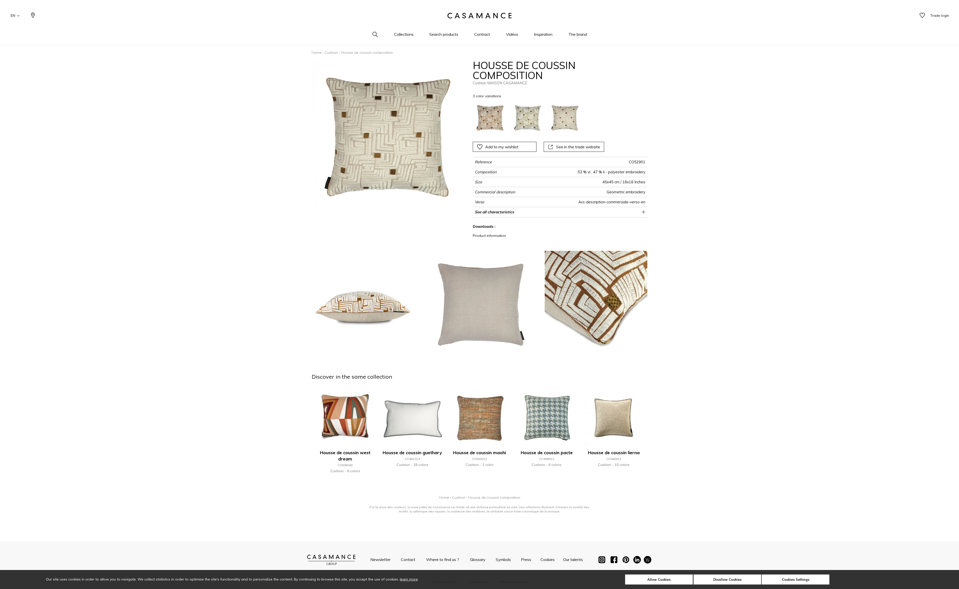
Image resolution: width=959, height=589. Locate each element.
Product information (489, 235)
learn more (409, 579)
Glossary (477, 559)
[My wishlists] (922, 16)
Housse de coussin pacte (547, 452)
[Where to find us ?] (33, 16)
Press (526, 559)
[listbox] (542, 117)
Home (317, 52)
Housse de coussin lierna (614, 452)
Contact (408, 559)
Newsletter (380, 559)
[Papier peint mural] (647, 560)
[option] (489, 117)
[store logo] (479, 16)
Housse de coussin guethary (412, 452)
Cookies (547, 559)
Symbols (503, 559)
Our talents (573, 559)
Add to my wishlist (501, 146)
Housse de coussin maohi (479, 452)
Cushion (331, 52)
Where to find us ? (442, 559)
